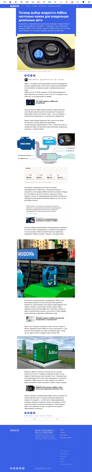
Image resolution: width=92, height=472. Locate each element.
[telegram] (25, 75)
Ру (81, 6)
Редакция (62, 458)
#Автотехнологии (29, 415)
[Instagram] (23, 468)
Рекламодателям (63, 453)
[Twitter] (14, 468)
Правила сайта (63, 456)
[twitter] (31, 75)
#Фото (37, 415)
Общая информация (64, 451)
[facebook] (28, 75)
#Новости (42, 415)
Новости (28, 6)
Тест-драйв (34, 6)
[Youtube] (17, 468)
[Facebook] (11, 468)
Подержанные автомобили (54, 6)
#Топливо (49, 415)
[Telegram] (20, 468)
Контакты (62, 461)
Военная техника (42, 6)
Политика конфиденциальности (66, 464)
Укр (78, 6)
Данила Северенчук (33, 79)
